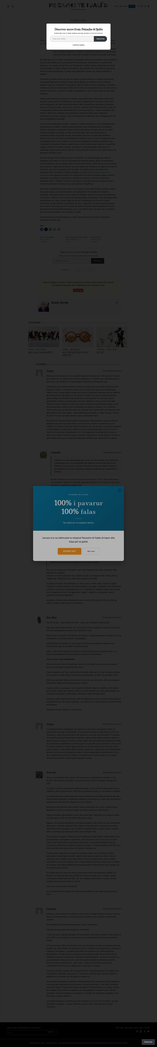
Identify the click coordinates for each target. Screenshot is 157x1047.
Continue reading (78, 45)
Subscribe (100, 39)
